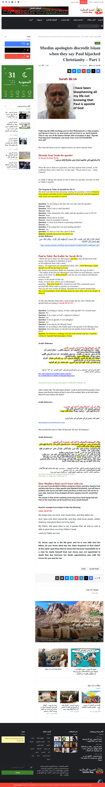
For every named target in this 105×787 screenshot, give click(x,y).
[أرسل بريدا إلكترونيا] (90, 65)
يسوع (48, 759)
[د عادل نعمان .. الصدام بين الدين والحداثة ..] (57, 744)
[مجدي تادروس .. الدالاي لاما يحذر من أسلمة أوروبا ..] (65, 744)
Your (48, 741)
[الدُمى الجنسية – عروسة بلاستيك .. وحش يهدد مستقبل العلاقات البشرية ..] (65, 750)
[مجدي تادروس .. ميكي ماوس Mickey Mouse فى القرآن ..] (24, 165)
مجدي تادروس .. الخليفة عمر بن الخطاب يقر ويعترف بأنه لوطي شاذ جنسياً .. (11, 143)
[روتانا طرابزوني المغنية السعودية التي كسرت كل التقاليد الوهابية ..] (73, 744)
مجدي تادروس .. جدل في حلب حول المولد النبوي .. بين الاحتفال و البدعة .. (58, 2)
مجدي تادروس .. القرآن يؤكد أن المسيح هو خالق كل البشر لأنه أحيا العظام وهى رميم (70, 707)
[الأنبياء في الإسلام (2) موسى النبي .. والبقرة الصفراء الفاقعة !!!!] (91, 697)
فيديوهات (39, 20)
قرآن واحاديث (65, 20)
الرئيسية (100, 20)
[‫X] (93, 71)
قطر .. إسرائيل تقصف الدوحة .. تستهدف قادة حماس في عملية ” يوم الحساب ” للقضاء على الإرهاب (85, 622)
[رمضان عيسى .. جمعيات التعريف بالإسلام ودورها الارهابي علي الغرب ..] (57, 738)
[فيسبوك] (98, 71)
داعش (37, 752)
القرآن (91, 36)
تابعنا (23, 732)
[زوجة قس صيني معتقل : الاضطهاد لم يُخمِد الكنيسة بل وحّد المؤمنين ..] (73, 750)
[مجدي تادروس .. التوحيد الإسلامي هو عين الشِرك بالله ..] (24, 155)
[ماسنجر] (74, 71)
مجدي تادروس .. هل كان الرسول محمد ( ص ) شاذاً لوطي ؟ (11, 114)
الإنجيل (48, 745)
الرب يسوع (47, 748)
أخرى (31, 20)
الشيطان (39, 748)
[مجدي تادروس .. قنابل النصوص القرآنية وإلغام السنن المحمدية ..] (65, 738)
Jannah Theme (18, 785)
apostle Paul (93, 569)
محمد (38, 755)
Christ (48, 738)
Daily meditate (40, 738)
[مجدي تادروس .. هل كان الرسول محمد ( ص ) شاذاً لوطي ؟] (24, 115)
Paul (83, 569)
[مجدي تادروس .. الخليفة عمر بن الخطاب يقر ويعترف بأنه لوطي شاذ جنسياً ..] (24, 140)
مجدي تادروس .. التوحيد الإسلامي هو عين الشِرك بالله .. (11, 155)
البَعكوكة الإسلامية (51, 20)
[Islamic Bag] (91, 10)
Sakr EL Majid (95, 65)
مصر (33, 755)
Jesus (32, 738)
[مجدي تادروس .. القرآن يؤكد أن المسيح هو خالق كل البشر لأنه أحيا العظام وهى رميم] (69, 697)
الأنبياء (86, 36)
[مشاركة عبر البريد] (69, 71)
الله (49, 752)
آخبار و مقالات (91, 20)
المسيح (43, 752)
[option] (69, 621)
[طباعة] (57, 578)
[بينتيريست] (84, 71)
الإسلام (31, 741)
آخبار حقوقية (94, 613)
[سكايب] (79, 71)
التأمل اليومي (40, 745)
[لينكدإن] (89, 71)
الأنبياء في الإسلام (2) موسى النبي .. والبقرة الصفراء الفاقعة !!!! (91, 707)
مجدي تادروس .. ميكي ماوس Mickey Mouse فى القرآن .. (11, 165)
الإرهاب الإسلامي (40, 741)
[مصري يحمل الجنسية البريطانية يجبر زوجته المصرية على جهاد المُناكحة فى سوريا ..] (57, 750)
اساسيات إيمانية (78, 20)
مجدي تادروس (46, 755)
